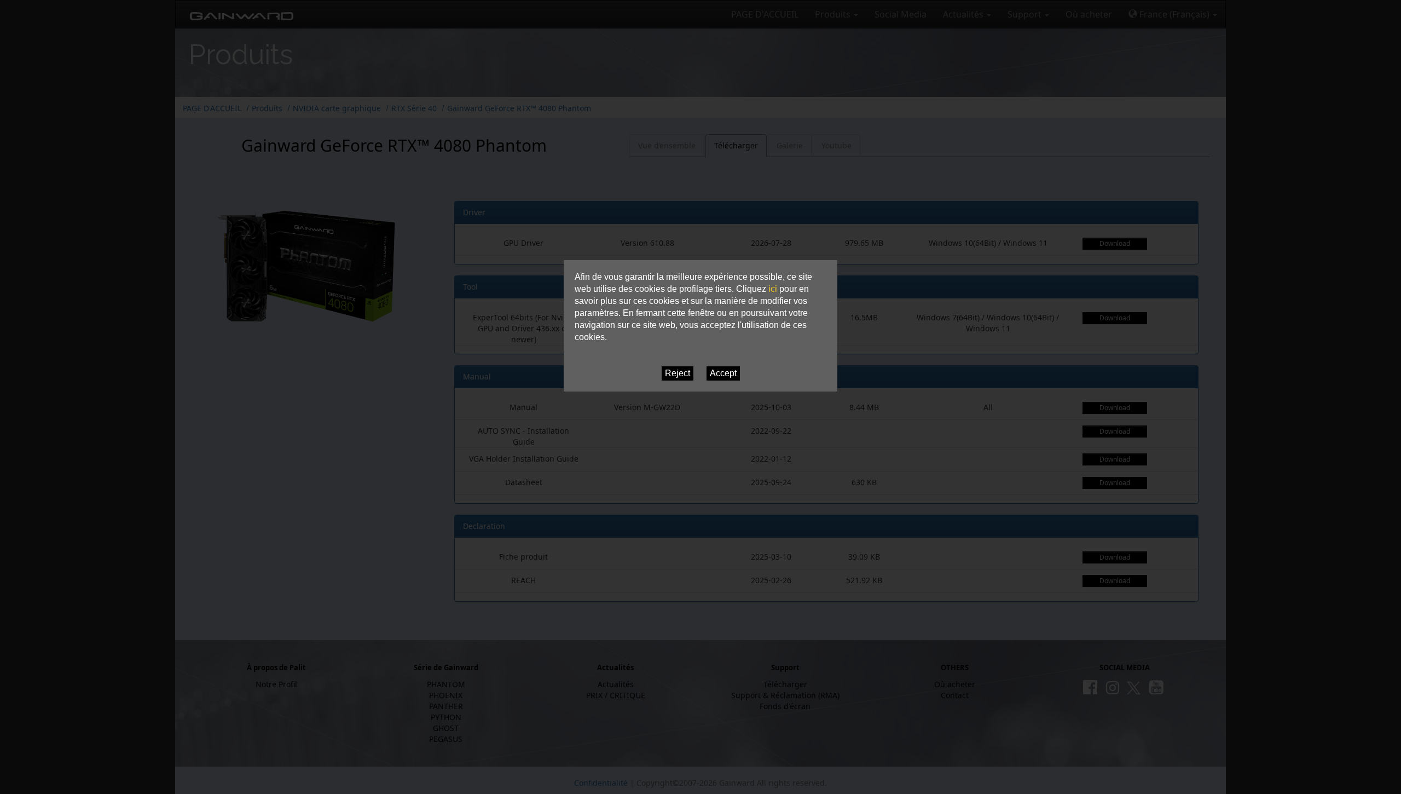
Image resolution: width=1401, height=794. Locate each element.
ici (772, 289)
